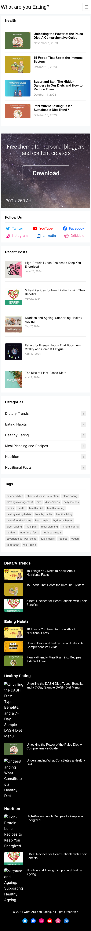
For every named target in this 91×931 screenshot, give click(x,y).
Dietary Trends (17, 413)
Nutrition (12, 456)
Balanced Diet (15, 496)
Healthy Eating (17, 435)
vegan (75, 538)
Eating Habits (16, 424)
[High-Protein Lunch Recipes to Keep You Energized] (13, 269)
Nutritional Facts (18, 467)
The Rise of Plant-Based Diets (45, 373)
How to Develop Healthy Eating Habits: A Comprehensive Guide (54, 645)
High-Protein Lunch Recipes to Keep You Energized (54, 818)
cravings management (20, 502)
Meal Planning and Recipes (26, 446)
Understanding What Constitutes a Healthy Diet (55, 762)
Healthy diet (36, 508)
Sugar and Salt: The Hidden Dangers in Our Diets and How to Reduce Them (58, 85)
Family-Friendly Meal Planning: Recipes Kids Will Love (53, 659)
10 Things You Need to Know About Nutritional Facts (50, 572)
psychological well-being (21, 538)
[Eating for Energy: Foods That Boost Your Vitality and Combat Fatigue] (13, 352)
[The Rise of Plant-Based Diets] (13, 379)
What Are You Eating (37, 911)
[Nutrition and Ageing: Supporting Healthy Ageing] (13, 324)
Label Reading (14, 526)
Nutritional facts (29, 532)
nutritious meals (52, 532)
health (21, 508)
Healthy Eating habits (19, 514)
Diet (39, 502)
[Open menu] (86, 7)
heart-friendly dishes (19, 520)
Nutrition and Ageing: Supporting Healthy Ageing (54, 872)
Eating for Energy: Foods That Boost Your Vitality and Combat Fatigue (53, 347)
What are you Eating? (25, 7)
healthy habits (43, 514)
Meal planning (49, 526)
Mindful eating (70, 526)
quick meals (47, 538)
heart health (42, 520)
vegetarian (13, 544)
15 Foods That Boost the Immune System (58, 59)
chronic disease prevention (43, 496)
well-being (29, 544)
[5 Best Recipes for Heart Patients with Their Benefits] (13, 297)
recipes (63, 538)
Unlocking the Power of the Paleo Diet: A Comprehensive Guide (58, 35)
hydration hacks (62, 520)
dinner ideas (52, 502)
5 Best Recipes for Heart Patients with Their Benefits (56, 602)
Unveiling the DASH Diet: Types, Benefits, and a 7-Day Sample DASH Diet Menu (55, 685)
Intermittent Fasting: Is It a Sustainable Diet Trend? (53, 108)
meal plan (31, 526)
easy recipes (71, 502)
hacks (10, 508)
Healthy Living (64, 514)
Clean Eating (70, 496)
